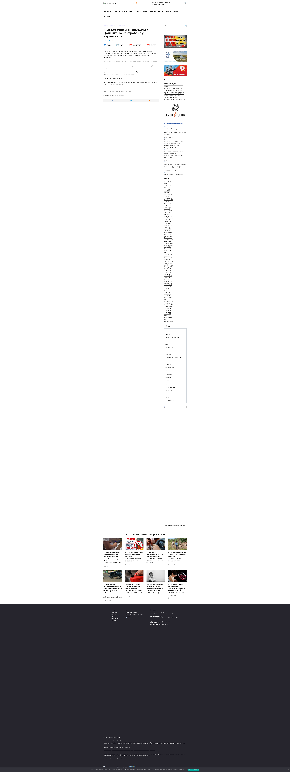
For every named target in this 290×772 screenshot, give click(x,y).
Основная (168, 377)
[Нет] (288, 769)
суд (130, 91)
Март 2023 (167, 256)
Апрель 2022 (168, 276)
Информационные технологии (174, 351)
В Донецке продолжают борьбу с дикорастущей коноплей (177, 554)
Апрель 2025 (168, 211)
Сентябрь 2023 (168, 245)
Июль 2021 (167, 292)
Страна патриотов (141, 11)
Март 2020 (167, 319)
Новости (117, 11)
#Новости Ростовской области (173, 123)
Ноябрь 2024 (168, 220)
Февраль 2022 (168, 279)
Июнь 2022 (167, 272)
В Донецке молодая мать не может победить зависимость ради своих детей (176, 587)
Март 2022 (167, 277)
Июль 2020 (167, 314)
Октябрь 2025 (168, 200)
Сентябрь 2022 (168, 267)
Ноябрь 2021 (168, 285)
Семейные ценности (156, 11)
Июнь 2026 (167, 185)
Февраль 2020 (168, 321)
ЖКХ (166, 344)
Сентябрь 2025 (168, 201)
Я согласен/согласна (193, 769)
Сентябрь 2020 (168, 310)
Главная (113, 610)
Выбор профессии (171, 11)
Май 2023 (167, 252)
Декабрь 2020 (168, 305)
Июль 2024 (167, 227)
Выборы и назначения (172, 337)
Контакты (107, 16)
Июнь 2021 (167, 294)
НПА (130, 11)
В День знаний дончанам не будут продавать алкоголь (134, 554)
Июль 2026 (167, 183)
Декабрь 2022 (168, 261)
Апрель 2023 (168, 254)
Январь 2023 (168, 259)
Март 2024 (167, 234)
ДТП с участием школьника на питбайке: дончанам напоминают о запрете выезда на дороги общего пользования (112, 589)
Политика (168, 380)
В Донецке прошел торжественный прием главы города (173, 84)
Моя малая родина (131, 612)
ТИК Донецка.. (169, 400)
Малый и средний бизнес (173, 357)
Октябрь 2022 (168, 265)
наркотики (107, 91)
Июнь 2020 (167, 315)
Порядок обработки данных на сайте (159, 744)
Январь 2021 (168, 303)
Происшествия (170, 387)
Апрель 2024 (168, 232)
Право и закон (169, 384)
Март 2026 (167, 191)
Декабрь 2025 (168, 196)
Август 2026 (167, 182)
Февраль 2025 (168, 214)
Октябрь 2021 (168, 287)
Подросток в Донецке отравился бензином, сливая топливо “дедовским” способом (133, 587)
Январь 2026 (168, 194)
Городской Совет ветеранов (134, 614)
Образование (169, 367)
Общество (168, 374)
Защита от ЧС (169, 347)
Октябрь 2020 (168, 308)
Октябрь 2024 (168, 221)
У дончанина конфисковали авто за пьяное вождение (155, 554)
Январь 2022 (168, 281)
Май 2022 (167, 274)
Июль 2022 (167, 270)
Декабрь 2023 (168, 239)
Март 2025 (167, 212)
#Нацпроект (108, 11)
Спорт (167, 394)
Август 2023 (167, 247)
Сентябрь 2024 (168, 223)
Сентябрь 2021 (168, 288)
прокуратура (123, 91)
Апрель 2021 (168, 297)
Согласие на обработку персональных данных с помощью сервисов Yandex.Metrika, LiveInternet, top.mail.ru (129, 750)
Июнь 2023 (167, 250)
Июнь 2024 (167, 229)
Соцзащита (168, 390)
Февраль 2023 (168, 258)
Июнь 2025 (167, 207)
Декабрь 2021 (168, 283)
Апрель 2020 (168, 317)
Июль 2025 (167, 205)
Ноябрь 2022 (168, 263)
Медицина (168, 360)
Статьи (124, 11)
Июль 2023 (167, 249)
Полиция (115, 91)
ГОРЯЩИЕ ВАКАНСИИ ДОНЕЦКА (174, 99)
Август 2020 (168, 312)
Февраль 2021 (168, 301)
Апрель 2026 (168, 189)
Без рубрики (169, 331)
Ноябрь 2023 (168, 241)
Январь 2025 (168, 216)
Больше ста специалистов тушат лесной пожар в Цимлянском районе (173, 143)
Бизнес (167, 334)
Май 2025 (167, 209)
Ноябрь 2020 (168, 306)
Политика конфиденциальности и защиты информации (117, 747)
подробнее (121, 769)
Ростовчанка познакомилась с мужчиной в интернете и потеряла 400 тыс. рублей (175, 166)
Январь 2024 (168, 238)
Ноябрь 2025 (168, 198)
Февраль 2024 (168, 236)
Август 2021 (167, 290)
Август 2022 (167, 268)
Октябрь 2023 (168, 243)
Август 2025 (167, 203)
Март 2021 (167, 299)
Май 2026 (167, 187)
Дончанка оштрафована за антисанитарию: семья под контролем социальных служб (155, 587)
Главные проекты (170, 341)
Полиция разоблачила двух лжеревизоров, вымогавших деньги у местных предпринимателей (111, 556)
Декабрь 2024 (168, 218)
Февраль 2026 (168, 192)
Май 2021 (167, 296)
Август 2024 (167, 225)
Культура (168, 354)
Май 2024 (167, 230)
